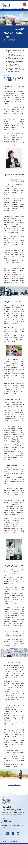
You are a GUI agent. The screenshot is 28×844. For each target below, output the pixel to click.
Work (7, 8)
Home (3, 8)
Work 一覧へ (14, 784)
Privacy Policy (5, 841)
